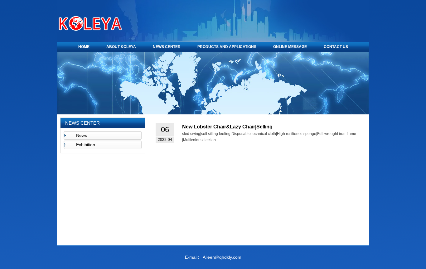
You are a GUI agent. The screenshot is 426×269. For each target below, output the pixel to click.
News (81, 135)
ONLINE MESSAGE (290, 47)
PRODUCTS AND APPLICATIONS (226, 47)
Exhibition (85, 144)
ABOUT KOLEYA (121, 47)
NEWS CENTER (167, 47)
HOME (84, 47)
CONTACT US (336, 47)
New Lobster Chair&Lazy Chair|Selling (227, 126)
